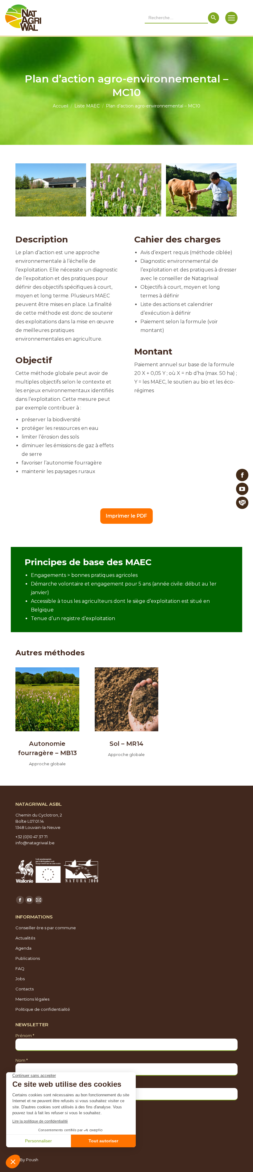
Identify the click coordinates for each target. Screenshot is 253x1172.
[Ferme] (50, 189)
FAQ (19, 968)
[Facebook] (242, 475)
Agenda (23, 948)
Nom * (21, 1060)
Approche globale (47, 763)
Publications (27, 958)
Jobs (20, 978)
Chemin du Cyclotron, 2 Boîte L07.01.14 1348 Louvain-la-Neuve (38, 821)
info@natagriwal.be (35, 842)
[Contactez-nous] (242, 503)
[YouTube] (242, 489)
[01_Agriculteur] (201, 189)
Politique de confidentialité (42, 1009)
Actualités (25, 937)
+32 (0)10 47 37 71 (31, 836)
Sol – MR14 (126, 743)
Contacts (24, 988)
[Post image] (47, 699)
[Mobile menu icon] (231, 18)
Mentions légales (32, 999)
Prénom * (24, 1035)
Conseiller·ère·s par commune (45, 927)
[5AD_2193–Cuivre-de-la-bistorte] (126, 189)
